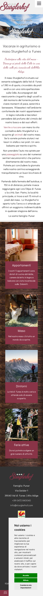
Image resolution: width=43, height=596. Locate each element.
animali (19, 134)
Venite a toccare (12, 127)
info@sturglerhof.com (21, 505)
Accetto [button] (26, 575)
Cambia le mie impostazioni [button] (26, 586)
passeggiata (13, 154)
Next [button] (37, 25)
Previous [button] (5, 25)
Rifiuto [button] (26, 580)
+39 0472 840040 (21, 500)
